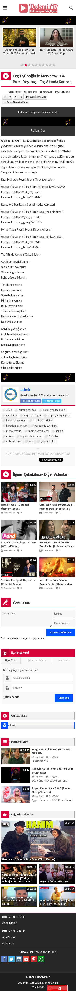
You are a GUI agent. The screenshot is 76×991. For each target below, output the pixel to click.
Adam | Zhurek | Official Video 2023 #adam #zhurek (19, 51)
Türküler (53, 436)
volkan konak (13, 442)
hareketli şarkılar (16, 420)
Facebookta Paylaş (31, 401)
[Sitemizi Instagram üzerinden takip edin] (19, 959)
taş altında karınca (30, 436)
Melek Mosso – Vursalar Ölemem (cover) (15, 507)
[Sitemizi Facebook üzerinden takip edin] (4, 959)
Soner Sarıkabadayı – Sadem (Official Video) (18, 544)
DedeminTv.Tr (26, 983)
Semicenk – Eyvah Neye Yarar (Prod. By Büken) (18, 582)
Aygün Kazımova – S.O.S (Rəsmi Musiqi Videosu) (51, 790)
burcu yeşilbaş (27, 410)
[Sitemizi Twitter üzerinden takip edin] (11, 959)
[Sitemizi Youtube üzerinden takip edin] (26, 959)
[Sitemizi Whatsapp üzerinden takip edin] (41, 959)
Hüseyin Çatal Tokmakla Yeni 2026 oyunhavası (52, 771)
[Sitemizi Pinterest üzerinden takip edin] (34, 959)
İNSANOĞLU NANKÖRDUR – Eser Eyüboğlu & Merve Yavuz (56, 544)
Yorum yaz (47, 91)
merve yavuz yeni (38, 431)
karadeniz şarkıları (16, 426)
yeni (31, 442)
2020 (9, 410)
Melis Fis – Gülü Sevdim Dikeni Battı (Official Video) (56, 582)
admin (25, 390)
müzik (9, 436)
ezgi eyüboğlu (32, 415)
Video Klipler (15, 91)
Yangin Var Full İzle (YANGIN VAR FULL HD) (51, 751)
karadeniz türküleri (46, 426)
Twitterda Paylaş (51, 401)
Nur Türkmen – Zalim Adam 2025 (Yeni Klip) (56, 51)
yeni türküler (48, 442)
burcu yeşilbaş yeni (54, 410)
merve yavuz (13, 431)
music (59, 431)
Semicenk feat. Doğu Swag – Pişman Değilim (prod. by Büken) (56, 507)
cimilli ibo (11, 415)
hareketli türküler (43, 420)
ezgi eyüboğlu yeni (59, 415)
